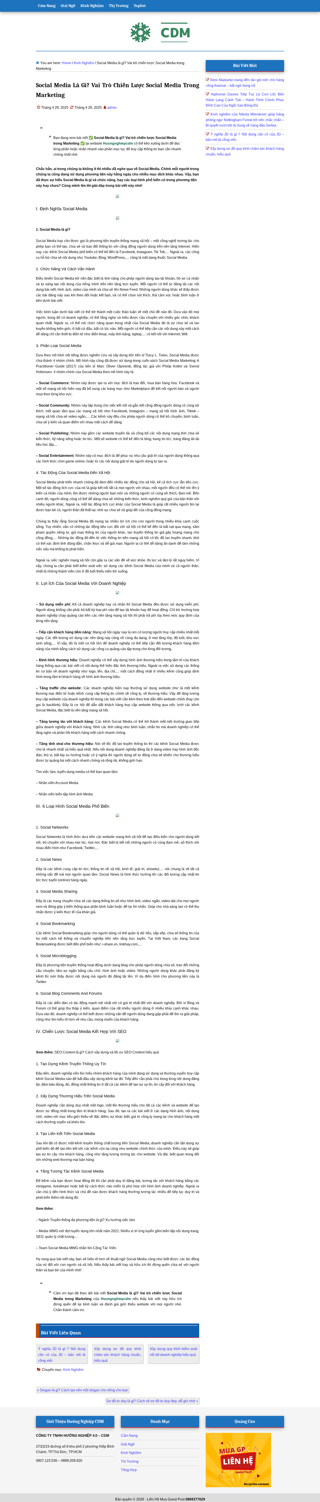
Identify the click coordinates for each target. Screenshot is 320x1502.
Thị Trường (129, 1461)
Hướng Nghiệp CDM (160, 32)
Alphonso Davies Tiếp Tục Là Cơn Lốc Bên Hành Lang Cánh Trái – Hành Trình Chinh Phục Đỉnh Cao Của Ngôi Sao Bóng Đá (245, 99)
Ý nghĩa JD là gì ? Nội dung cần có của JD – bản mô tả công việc (61, 1354)
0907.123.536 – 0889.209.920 (59, 1460)
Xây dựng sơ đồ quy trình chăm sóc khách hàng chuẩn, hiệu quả (117, 1354)
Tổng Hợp (129, 1470)
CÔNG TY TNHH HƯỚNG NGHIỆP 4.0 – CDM (72, 1435)
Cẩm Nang (129, 1435)
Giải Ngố (128, 1444)
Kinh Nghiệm (73, 1370)
